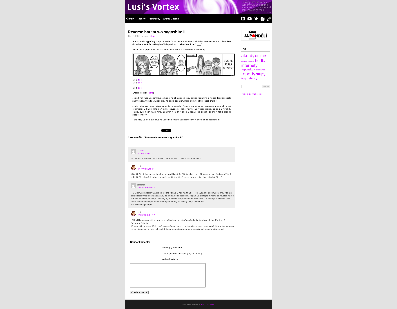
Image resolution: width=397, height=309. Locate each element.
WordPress (205, 304)
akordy (247, 55)
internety (249, 65)
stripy (153, 36)
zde (140, 80)
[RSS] (243, 18)
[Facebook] (262, 18)
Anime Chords (171, 18)
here (151, 93)
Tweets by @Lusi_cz (251, 94)
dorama (244, 61)
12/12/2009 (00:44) (146, 188)
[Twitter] (256, 18)
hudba (261, 60)
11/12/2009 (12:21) (146, 153)
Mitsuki (140, 150)
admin (212, 304)
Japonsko (247, 69)
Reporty (141, 18)
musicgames (259, 70)
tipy (243, 78)
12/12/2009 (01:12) (146, 215)
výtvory (252, 78)
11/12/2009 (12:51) (146, 169)
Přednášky (154, 18)
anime (260, 56)
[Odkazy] (269, 18)
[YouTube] (249, 18)
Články (130, 18)
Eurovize (251, 61)
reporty (248, 73)
